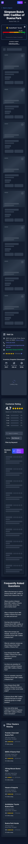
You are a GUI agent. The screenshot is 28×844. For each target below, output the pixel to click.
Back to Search (7, 8)
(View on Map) (20, 340)
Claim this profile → (14, 43)
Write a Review (19, 451)
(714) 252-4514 (10, 342)
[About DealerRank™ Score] (24, 27)
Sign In (20, 2)
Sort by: (8, 438)
